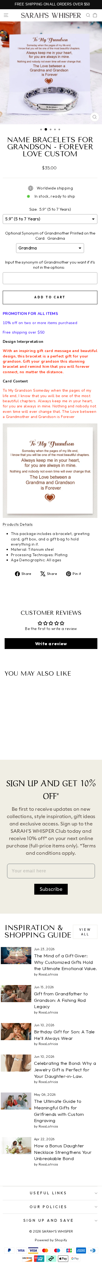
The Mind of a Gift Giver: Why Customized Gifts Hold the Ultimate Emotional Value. (65, 962)
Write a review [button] (51, 643)
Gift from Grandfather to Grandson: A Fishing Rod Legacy (61, 1000)
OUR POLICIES (48, 1206)
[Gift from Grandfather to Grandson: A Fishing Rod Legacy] (16, 993)
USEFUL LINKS (48, 1192)
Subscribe (51, 889)
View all (85, 931)
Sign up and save (48, 1220)
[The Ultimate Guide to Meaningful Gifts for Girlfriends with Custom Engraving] (16, 1101)
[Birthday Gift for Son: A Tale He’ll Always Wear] (16, 1031)
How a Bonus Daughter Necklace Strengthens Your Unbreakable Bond (63, 1152)
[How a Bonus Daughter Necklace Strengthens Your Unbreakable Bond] (16, 1145)
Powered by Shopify (51, 1240)
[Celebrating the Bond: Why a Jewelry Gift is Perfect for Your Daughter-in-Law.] (16, 1063)
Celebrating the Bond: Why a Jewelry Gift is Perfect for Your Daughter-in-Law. (65, 1069)
